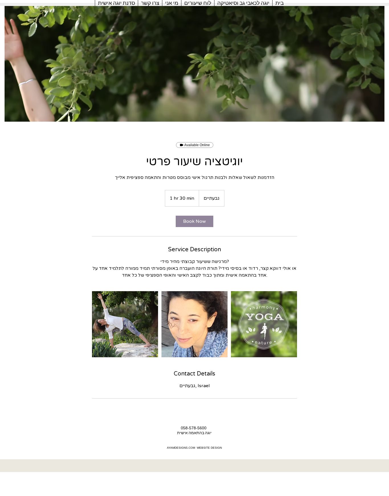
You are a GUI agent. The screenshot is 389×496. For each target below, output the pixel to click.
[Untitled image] (125, 324)
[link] (194, 221)
